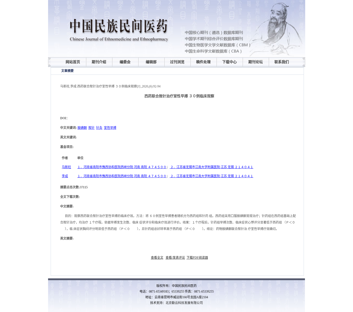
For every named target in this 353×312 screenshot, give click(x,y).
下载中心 (229, 62)
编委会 (125, 62)
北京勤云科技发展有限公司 (184, 303)
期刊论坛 (255, 62)
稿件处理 (203, 62)
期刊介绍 (99, 62)
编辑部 (151, 62)
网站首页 (73, 62)
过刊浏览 (177, 62)
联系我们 (281, 62)
